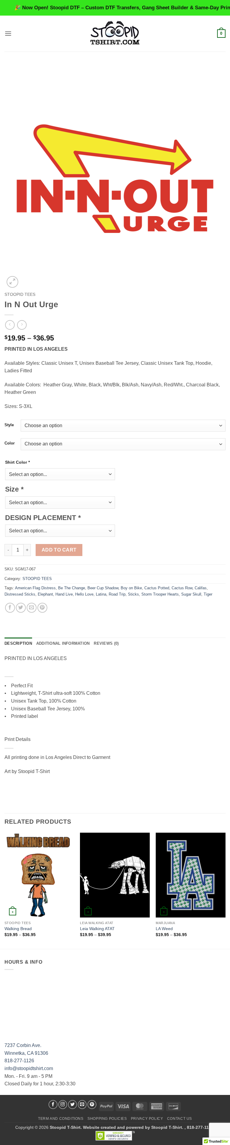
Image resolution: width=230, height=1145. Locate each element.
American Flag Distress (35, 588)
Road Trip (117, 594)
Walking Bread (18, 928)
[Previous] (4, 890)
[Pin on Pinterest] (42, 608)
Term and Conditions (61, 1119)
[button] (8, 33)
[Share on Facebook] (10, 608)
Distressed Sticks (19, 594)
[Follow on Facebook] (53, 1104)
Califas (201, 588)
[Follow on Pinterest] (91, 1104)
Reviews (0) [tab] (106, 643)
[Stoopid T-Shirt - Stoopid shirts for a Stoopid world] (115, 33)
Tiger (208, 594)
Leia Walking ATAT (97, 928)
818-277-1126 (19, 1060)
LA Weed (164, 928)
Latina (101, 594)
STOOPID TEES (19, 294)
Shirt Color (17, 462)
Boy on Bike (131, 588)
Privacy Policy (147, 1119)
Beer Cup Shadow (102, 588)
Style (9, 425)
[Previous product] (21, 324)
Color (9, 443)
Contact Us (179, 1119)
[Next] (225, 890)
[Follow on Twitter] (72, 1104)
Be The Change (71, 588)
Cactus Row (182, 588)
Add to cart (59, 549)
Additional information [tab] (63, 643)
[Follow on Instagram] (62, 1104)
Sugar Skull (191, 594)
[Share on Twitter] (21, 608)
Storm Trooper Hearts (160, 594)
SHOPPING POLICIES (107, 1119)
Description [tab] (18, 643)
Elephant (45, 594)
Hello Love (84, 594)
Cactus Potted (156, 588)
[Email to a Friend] (32, 608)
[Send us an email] (82, 1104)
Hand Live (64, 594)
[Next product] (9, 324)
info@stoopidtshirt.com (28, 1068)
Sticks (133, 594)
